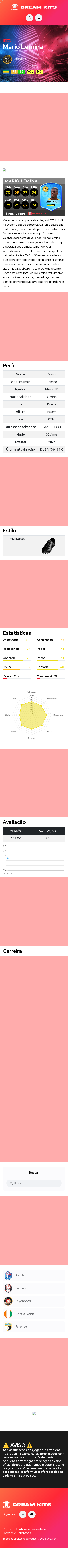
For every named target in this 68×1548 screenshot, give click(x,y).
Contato (9, 1529)
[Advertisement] (34, 127)
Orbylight (52, 1538)
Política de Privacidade (31, 1529)
